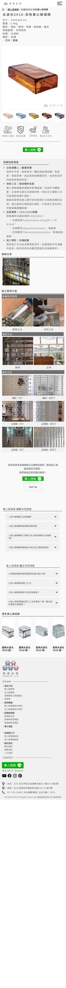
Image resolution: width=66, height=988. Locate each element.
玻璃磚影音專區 (10, 722)
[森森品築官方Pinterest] (20, 775)
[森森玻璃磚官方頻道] (4, 775)
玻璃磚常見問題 (10, 719)
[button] (59, 3)
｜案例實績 (7, 702)
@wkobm (19, 770)
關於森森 (7, 746)
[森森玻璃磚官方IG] (14, 775)
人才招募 (7, 752)
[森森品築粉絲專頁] (9, 775)
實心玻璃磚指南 (11, 736)
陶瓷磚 (6, 698)
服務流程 (7, 749)
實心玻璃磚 (13, 9)
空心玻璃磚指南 (11, 739)
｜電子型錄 (7, 726)
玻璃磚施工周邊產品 (12, 695)
